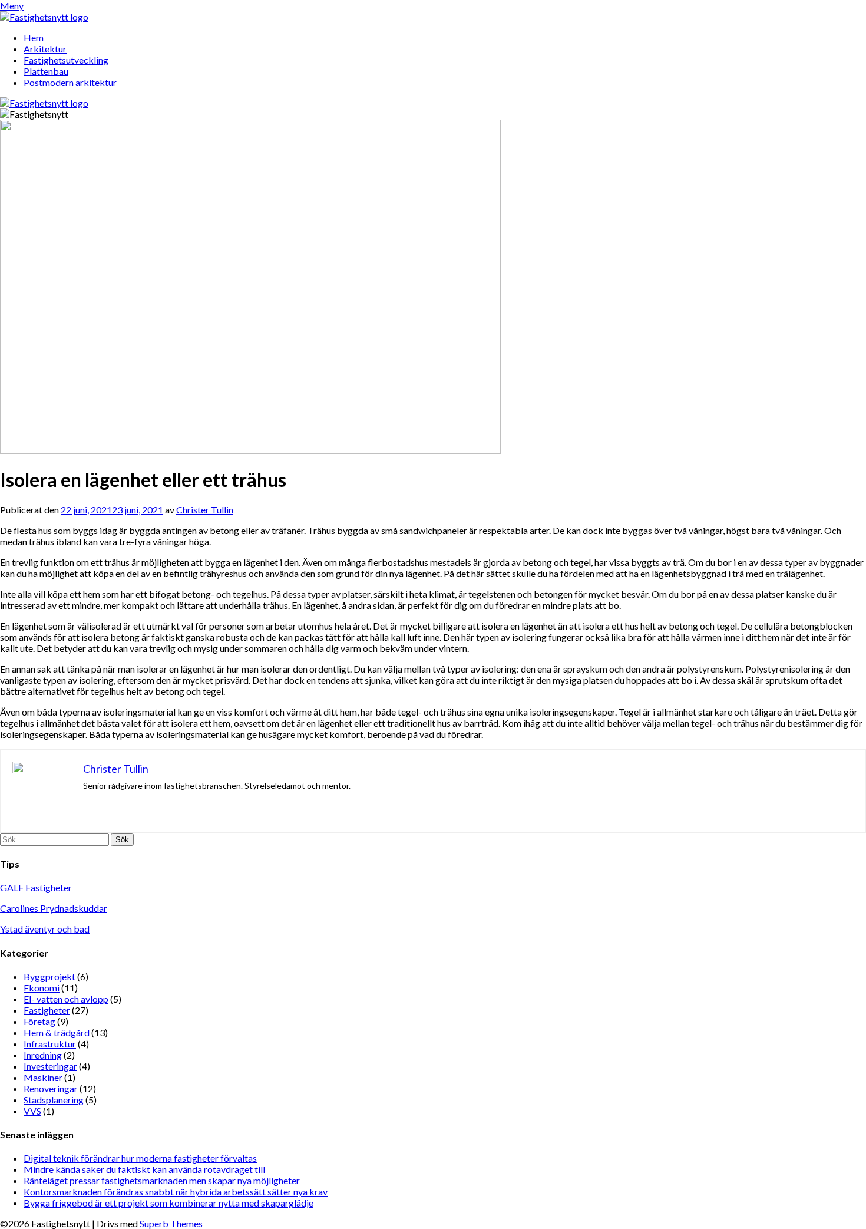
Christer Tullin (204, 509)
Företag (39, 1021)
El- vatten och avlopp (66, 998)
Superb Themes (171, 1223)
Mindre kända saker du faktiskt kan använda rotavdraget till (144, 1169)
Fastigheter (47, 1010)
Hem (34, 37)
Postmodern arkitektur (70, 82)
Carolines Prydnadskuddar (53, 908)
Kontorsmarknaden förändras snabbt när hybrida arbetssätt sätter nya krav (176, 1191)
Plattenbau (46, 71)
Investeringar (50, 1066)
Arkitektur (45, 48)
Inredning (43, 1054)
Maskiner (43, 1077)
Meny (12, 5)
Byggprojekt (49, 976)
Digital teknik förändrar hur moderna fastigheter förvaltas (140, 1158)
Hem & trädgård (57, 1032)
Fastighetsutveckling (66, 59)
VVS (32, 1110)
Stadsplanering (54, 1099)
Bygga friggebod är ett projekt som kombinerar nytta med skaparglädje (168, 1202)
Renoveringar (51, 1088)
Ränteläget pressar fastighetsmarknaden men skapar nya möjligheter (162, 1180)
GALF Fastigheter (36, 887)
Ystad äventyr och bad (45, 928)
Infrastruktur (50, 1043)
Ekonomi (42, 987)
